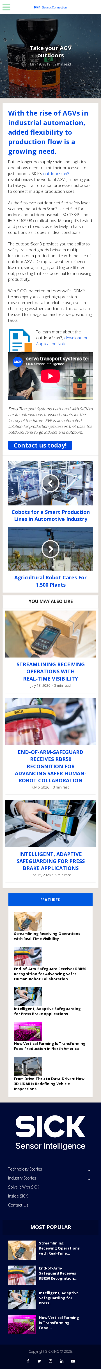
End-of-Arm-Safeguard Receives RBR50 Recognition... (58, 1273)
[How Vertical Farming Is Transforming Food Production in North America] (30, 1031)
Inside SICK (18, 1196)
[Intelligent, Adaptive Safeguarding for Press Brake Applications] (30, 996)
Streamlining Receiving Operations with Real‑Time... (59, 1248)
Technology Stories (25, 1169)
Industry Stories (22, 1178)
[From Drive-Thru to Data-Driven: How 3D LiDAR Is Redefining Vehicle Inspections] (30, 1066)
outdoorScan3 (56, 173)
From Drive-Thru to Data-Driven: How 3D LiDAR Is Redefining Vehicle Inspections (49, 1083)
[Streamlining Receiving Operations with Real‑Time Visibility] (30, 921)
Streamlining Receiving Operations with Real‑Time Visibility (51, 671)
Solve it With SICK (23, 1187)
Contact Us (18, 1205)
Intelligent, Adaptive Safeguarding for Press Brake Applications (51, 861)
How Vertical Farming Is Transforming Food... (59, 1322)
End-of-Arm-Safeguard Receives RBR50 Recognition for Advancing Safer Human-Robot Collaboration (50, 766)
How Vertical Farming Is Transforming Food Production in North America (50, 1046)
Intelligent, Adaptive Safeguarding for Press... (59, 1297)
